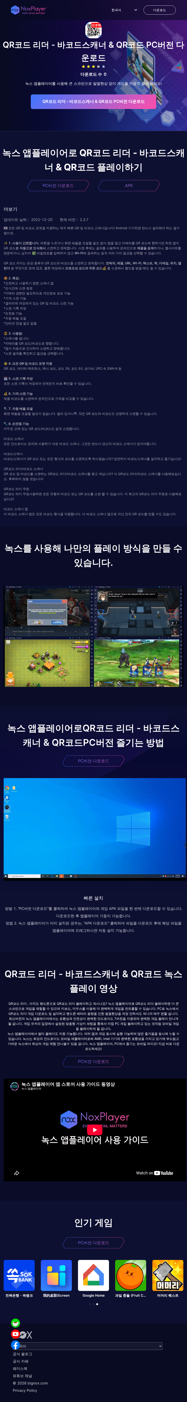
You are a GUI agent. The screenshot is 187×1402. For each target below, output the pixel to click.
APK (129, 185)
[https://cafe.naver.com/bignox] (15, 1323)
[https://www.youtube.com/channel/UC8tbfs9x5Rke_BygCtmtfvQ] (15, 1334)
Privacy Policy (25, 1390)
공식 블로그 (22, 1354)
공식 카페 (21, 1361)
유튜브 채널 (22, 1375)
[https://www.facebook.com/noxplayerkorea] (15, 1345)
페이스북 (20, 1368)
